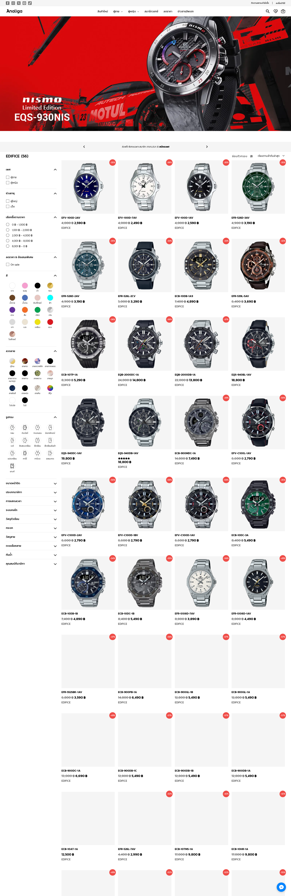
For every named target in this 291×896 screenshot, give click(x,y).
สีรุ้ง (50, 393)
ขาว (12, 290)
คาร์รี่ (25, 458)
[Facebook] (7, 3)
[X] (19, 3)
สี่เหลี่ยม (37, 445)
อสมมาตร (50, 458)
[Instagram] (13, 3)
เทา (12, 327)
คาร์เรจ (37, 458)
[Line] (24, 3)
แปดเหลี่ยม (12, 458)
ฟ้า (50, 302)
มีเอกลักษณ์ (50, 433)
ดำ (37, 290)
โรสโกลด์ (12, 339)
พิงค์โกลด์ (37, 302)
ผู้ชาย (14, 177)
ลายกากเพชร (50, 366)
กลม (12, 433)
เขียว (38, 315)
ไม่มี (24, 405)
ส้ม (25, 315)
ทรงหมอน (38, 433)
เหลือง (37, 327)
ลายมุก (50, 378)
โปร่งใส (12, 405)
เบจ (24, 327)
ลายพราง (37, 378)
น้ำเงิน (24, 302)
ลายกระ (25, 366)
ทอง (50, 290)
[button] (260, 3)
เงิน (50, 315)
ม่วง (12, 315)
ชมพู (25, 290)
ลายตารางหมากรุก (12, 380)
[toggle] (55, 169)
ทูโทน (12, 366)
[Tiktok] (30, 3)
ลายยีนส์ (12, 393)
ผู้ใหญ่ (14, 201)
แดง (50, 327)
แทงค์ (12, 471)
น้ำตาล (12, 302)
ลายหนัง (25, 393)
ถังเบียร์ (25, 433)
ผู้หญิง (14, 183)
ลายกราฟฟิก (37, 366)
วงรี (12, 445)
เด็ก (13, 206)
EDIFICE (66, 228)
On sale (15, 264)
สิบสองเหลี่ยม (24, 445)
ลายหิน (37, 393)
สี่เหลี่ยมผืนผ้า (50, 445)
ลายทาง (25, 378)
